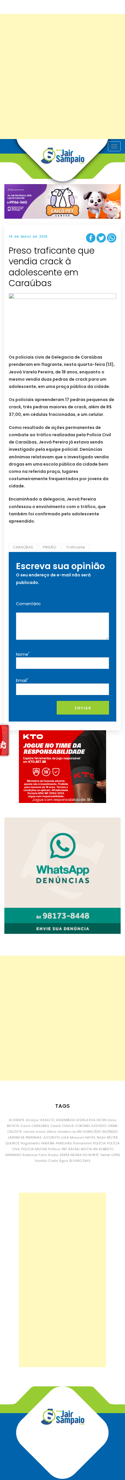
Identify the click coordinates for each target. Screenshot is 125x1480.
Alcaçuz (32, 1120)
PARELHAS (64, 1143)
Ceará (55, 1125)
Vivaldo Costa (46, 1160)
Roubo (53, 1155)
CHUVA (68, 1125)
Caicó (25, 1125)
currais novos (34, 1131)
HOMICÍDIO (92, 1131)
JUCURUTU (51, 1137)
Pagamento (30, 1143)
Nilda (101, 1137)
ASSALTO (47, 1120)
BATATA (13, 1125)
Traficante (75, 547)
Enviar (83, 708)
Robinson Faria (35, 1155)
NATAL (90, 1137)
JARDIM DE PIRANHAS (25, 1137)
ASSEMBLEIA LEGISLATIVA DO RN (81, 1120)
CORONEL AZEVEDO (90, 1125)
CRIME (113, 1125)
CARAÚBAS (23, 547)
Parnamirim (82, 1143)
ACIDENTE (16, 1120)
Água (63, 1160)
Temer (105, 1155)
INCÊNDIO (110, 1131)
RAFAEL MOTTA (80, 1149)
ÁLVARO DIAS (79, 1160)
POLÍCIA (99, 1143)
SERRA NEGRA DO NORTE (79, 1155)
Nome (23, 654)
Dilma (51, 1131)
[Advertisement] (62, 76)
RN (95, 1149)
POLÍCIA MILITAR (34, 1149)
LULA (65, 1137)
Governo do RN (70, 1131)
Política (54, 1149)
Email (22, 680)
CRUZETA (14, 1131)
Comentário (28, 604)
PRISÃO (49, 547)
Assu (112, 1120)
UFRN (115, 1155)
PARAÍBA (48, 1143)
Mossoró (77, 1137)
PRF (64, 1149)
